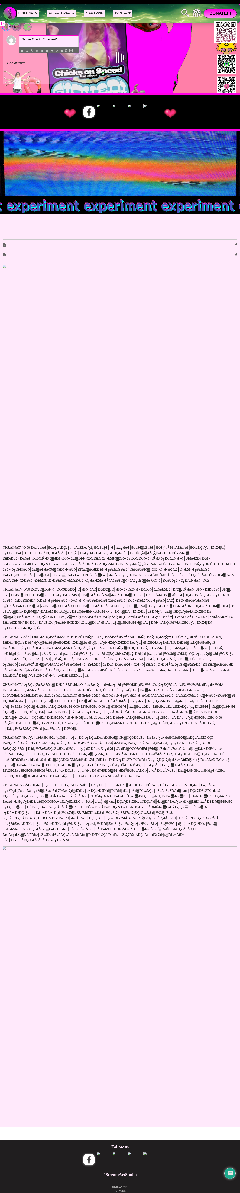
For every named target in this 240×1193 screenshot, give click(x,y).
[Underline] (32, 51)
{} (66, 50)
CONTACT (123, 13)
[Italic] (27, 51)
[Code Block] (56, 51)
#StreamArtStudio (61, 13)
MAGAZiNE (94, 13)
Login (11, 27)
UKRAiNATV (27, 13)
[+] (71, 50)
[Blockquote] (51, 51)
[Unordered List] (46, 51)
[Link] (61, 51)
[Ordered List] (42, 51)
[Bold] (22, 51)
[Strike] (37, 51)
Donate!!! (220, 13)
